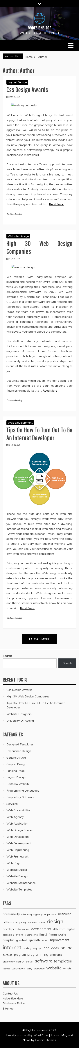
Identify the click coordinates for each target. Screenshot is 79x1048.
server (29, 961)
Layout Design (17, 82)
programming (37, 954)
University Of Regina (20, 720)
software (43, 961)
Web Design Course (19, 830)
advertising (26, 914)
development (41, 929)
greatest (21, 940)
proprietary (9, 961)
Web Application (17, 823)
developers (23, 929)
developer (9, 929)
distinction (8, 934)
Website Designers (19, 714)
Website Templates (19, 889)
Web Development (20, 422)
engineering (31, 934)
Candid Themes (45, 1040)
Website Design (18, 236)
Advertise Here (13, 998)
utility (29, 968)
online (66, 947)
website (54, 968)
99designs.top (39, 27)
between (64, 914)
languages (51, 948)
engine (19, 934)
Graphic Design (16, 764)
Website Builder (16, 869)
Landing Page (15, 771)
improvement (59, 940)
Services (12, 804)
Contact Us (10, 993)
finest (43, 934)
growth (34, 940)
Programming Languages (22, 790)
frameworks (58, 934)
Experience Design (18, 751)
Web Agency (15, 817)
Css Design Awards (27, 89)
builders (7, 922)
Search (7, 656)
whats (67, 968)
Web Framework (17, 856)
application (50, 914)
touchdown (18, 968)
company (20, 922)
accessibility (11, 914)
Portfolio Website (18, 784)
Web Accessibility (18, 810)
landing (27, 948)
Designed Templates (20, 744)
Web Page (13, 863)
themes (6, 968)
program (20, 954)
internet (12, 947)
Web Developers (17, 836)
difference (59, 929)
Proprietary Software (20, 797)
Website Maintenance (21, 883)
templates (63, 961)
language (37, 948)
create (42, 922)
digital (71, 929)
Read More (56, 204)
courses (32, 922)
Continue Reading (14, 214)
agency (38, 914)
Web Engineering (17, 850)
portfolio (7, 954)
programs (56, 954)
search (20, 961)
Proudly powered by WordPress (27, 1035)
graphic (9, 940)
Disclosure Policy (14, 1003)
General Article (16, 757)
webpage (39, 968)
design (55, 921)
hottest (45, 940)
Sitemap (8, 1008)
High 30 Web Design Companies (27, 696)
